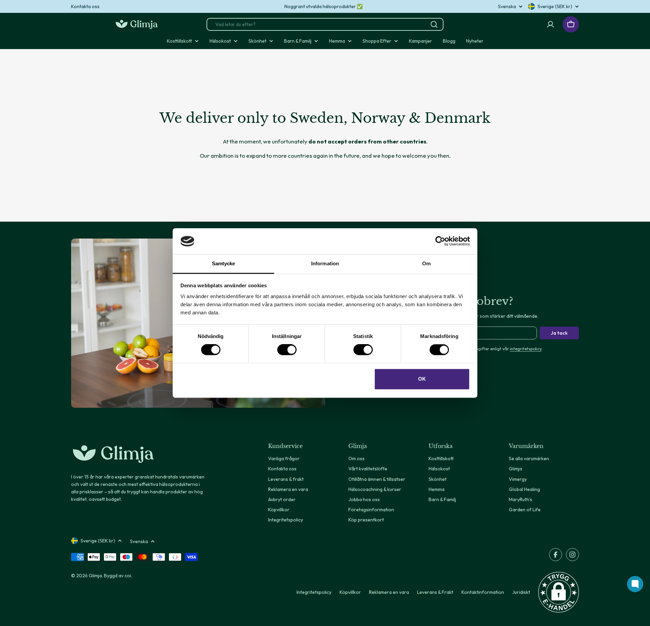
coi (128, 576)
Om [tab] (426, 263)
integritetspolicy (525, 348)
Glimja (95, 576)
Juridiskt (521, 592)
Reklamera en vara (389, 592)
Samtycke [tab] (223, 263)
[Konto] (550, 24)
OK (422, 379)
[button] (558, 592)
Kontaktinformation (482, 592)
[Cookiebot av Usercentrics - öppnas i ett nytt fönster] (440, 241)
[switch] (287, 349)
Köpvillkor (350, 592)
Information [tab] (325, 263)
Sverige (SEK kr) (555, 6)
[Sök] (434, 24)
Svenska (507, 6)
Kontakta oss (85, 6)
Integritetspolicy (314, 592)
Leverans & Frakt (435, 592)
